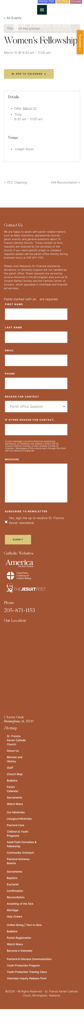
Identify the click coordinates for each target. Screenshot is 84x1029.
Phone (10, 373)
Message (13, 459)
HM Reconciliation (65, 182)
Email (11, 350)
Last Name (15, 327)
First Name (15, 304)
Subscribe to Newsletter (26, 511)
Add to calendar (29, 73)
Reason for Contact (22, 396)
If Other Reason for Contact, (30, 419)
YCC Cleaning (15, 182)
